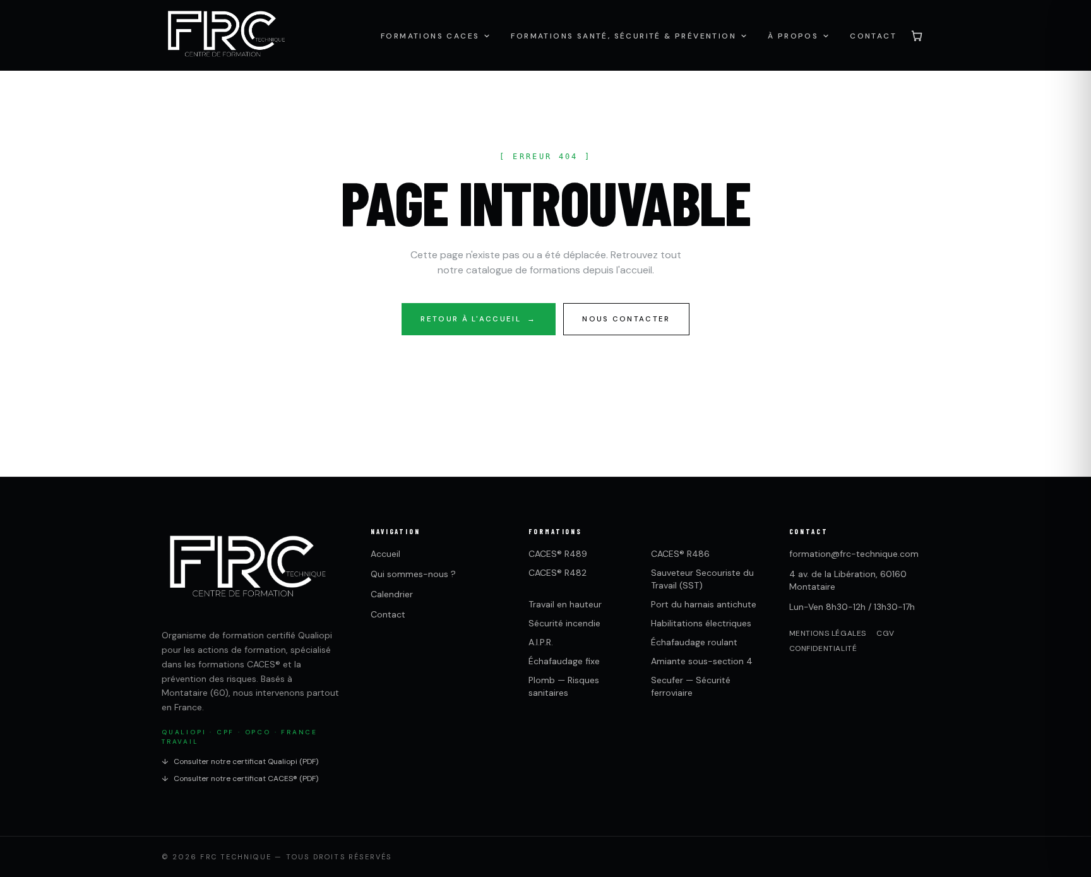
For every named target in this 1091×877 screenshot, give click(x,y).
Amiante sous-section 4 (702, 661)
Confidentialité (823, 648)
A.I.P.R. (540, 642)
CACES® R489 (557, 553)
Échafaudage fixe (564, 661)
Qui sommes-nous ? (413, 574)
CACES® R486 (680, 553)
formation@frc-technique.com (854, 553)
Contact (388, 614)
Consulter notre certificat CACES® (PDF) (240, 778)
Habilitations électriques (701, 623)
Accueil (385, 553)
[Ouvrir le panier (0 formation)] (916, 35)
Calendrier (392, 594)
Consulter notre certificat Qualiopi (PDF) (240, 761)
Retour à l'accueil (478, 319)
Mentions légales (828, 633)
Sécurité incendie (564, 623)
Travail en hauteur (565, 604)
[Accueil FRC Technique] (226, 35)
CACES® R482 (557, 572)
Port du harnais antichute (703, 604)
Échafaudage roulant (694, 642)
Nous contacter (626, 319)
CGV (885, 633)
